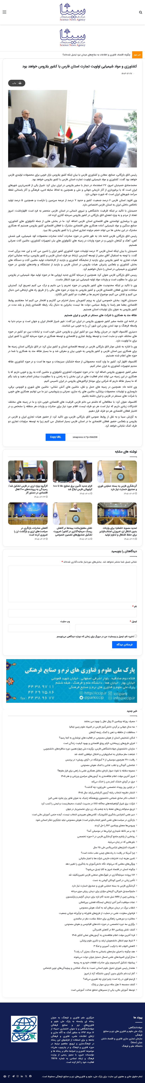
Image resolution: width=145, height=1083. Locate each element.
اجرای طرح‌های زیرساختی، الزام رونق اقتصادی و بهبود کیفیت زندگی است (99, 743)
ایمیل (133, 621)
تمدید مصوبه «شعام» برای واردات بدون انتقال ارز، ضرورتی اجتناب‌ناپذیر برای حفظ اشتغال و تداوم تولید (118, 531)
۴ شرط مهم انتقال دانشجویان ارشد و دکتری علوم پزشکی (107, 941)
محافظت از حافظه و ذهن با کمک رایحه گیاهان (112, 732)
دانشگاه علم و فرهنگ (132, 1046)
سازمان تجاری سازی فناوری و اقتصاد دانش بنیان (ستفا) (121, 1040)
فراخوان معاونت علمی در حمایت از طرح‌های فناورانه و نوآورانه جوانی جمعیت (97, 913)
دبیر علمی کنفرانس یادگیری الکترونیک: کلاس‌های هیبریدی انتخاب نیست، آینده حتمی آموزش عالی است (83, 814)
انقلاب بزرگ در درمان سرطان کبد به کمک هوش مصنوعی (107, 908)
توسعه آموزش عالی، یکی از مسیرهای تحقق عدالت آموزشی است (103, 990)
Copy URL (55, 437)
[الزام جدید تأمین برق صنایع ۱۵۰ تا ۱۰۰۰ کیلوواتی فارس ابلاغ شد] (72, 472)
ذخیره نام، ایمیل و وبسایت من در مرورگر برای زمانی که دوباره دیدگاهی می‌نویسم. (95, 636)
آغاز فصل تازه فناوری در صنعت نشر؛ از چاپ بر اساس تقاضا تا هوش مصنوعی (93, 55)
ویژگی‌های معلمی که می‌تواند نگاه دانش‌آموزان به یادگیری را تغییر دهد (100, 864)
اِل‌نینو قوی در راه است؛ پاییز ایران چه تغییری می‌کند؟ (109, 979)
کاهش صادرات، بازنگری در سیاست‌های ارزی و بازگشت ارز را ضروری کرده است (31, 531)
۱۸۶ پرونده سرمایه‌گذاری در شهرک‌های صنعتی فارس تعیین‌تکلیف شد (102, 875)
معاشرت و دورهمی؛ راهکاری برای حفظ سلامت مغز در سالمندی (104, 919)
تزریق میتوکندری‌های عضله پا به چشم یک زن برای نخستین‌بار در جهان (100, 809)
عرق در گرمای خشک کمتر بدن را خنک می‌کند (113, 782)
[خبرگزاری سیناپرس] (72, 12)
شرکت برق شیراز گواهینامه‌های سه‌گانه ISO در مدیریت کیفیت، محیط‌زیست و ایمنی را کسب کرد (88, 804)
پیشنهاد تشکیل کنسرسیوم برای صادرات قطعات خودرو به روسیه (104, 963)
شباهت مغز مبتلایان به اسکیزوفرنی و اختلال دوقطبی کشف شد (104, 754)
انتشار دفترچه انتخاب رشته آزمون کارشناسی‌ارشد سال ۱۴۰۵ (106, 793)
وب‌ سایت (65, 621)
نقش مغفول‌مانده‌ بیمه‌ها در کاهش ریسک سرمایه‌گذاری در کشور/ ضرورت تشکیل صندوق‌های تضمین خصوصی (73, 531)
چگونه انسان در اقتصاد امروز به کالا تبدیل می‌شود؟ (110, 869)
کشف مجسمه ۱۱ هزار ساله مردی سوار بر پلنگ (113, 984)
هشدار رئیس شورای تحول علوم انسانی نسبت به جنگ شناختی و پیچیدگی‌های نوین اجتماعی (89, 968)
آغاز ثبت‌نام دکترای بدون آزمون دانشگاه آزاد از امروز (109, 973)
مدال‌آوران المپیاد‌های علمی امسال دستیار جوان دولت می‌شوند (104, 957)
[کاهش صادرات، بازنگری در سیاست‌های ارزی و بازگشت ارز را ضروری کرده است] (28, 513)
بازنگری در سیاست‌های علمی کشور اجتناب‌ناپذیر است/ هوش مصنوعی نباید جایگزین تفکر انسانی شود (85, 820)
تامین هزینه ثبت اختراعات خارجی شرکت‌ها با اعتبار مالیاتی (107, 858)
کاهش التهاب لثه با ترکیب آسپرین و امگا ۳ (114, 946)
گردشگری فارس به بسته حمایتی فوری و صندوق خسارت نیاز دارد (117, 487)
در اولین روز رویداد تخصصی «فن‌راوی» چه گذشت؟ (110, 787)
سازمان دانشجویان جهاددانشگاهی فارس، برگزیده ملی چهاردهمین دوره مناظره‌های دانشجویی (89, 749)
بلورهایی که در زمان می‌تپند (121, 842)
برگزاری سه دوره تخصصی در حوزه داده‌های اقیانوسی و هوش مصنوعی (100, 924)
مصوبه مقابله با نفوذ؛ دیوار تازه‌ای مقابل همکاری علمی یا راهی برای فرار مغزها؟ (96, 771)
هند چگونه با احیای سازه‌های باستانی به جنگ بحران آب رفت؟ (104, 952)
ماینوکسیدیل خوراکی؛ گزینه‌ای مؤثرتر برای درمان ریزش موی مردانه (103, 891)
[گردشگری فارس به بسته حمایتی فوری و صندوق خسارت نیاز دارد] (117, 472)
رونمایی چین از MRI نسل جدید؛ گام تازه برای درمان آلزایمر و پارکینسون (100, 897)
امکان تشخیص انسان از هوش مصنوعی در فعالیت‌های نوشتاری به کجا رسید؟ (97, 738)
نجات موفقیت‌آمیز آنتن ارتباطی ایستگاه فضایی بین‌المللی (107, 902)
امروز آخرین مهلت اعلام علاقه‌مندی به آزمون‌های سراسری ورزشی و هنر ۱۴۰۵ (98, 776)
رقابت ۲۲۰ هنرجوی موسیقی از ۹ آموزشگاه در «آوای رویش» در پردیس (100, 760)
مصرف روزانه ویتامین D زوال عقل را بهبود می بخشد (109, 721)
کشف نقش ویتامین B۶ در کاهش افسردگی (114, 930)
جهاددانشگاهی (135, 1027)
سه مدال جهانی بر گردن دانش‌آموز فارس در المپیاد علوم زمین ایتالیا (102, 727)
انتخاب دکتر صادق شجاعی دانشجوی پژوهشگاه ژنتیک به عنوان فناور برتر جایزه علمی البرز (91, 798)
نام (134, 606)
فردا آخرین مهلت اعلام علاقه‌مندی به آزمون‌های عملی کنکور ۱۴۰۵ (103, 935)
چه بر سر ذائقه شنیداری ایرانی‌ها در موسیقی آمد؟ (111, 831)
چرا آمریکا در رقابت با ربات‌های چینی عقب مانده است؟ (108, 853)
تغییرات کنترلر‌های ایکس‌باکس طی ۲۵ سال (114, 847)
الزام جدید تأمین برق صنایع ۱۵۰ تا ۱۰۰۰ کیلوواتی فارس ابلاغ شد (72, 487)
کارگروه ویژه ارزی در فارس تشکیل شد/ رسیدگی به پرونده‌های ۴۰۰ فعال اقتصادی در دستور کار (28, 489)
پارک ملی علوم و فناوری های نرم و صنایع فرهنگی (122, 1033)
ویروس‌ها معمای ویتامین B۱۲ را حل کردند (114, 825)
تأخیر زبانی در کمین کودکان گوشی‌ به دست (114, 880)
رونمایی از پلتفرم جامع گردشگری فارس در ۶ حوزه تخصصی (106, 836)
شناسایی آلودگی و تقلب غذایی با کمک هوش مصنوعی (108, 765)
